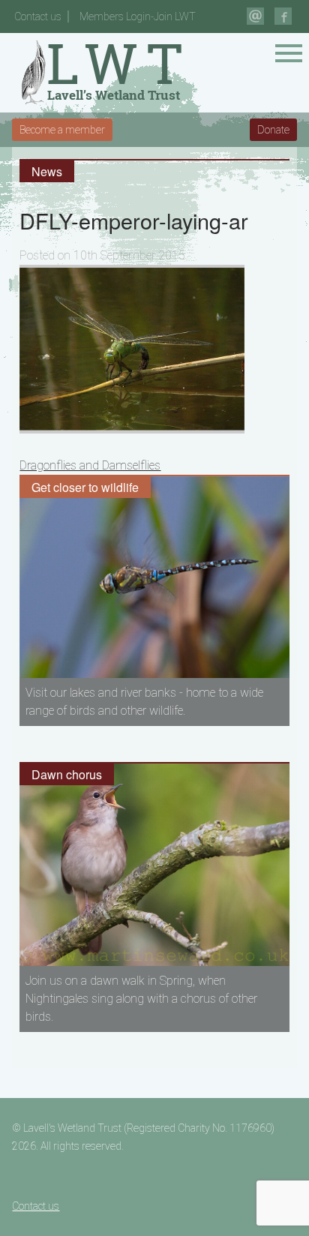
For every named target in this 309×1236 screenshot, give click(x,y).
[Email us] (255, 16)
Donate (273, 130)
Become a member (62, 130)
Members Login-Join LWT (138, 16)
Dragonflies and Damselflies (90, 465)
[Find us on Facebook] (283, 16)
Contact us (38, 16)
